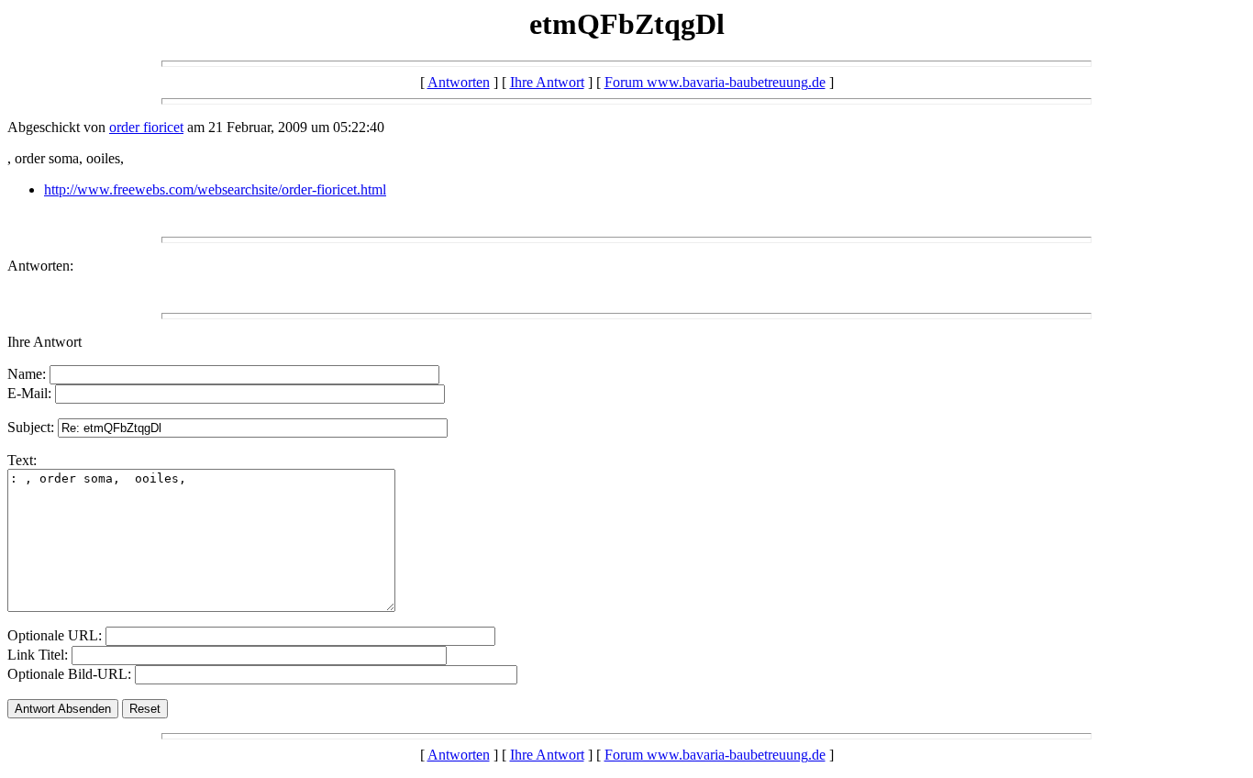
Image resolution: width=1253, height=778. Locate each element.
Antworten (458, 82)
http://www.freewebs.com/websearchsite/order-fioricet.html (215, 189)
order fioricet (146, 127)
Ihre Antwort (547, 82)
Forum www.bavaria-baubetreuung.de (715, 82)
